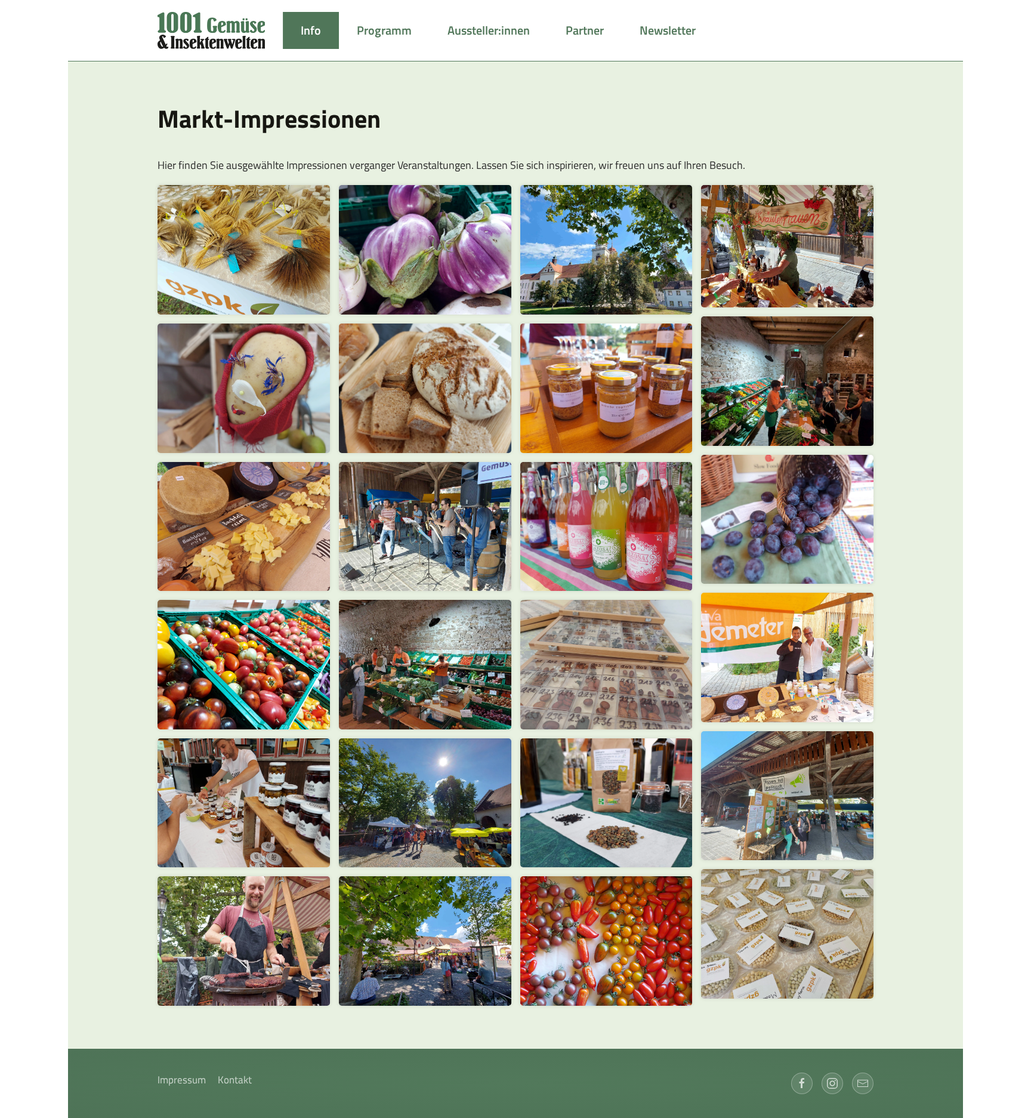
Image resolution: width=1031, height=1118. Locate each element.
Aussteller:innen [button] (488, 30)
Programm (384, 30)
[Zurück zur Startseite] (220, 30)
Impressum (182, 1080)
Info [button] (311, 30)
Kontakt (235, 1080)
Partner (585, 30)
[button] (244, 250)
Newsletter (668, 30)
